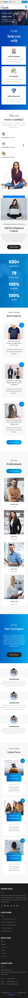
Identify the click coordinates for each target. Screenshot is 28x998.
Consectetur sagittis (7, 928)
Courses (4, 956)
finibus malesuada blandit (8, 922)
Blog (3, 950)
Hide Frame (13, 1)
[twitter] (5, 905)
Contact (4, 953)
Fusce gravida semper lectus (9, 919)
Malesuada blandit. (7, 931)
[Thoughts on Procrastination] (14, 767)
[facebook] (2, 905)
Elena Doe (14, 537)
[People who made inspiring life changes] (14, 807)
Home (3, 944)
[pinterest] (17, 905)
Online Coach (13, 992)
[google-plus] (8, 905)
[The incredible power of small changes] (14, 847)
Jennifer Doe (14, 601)
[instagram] (11, 905)
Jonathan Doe (14, 504)
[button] (14, 209)
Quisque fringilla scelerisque (9, 925)
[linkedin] (14, 905)
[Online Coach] (5, 7)
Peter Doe (14, 569)
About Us (4, 947)
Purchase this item (24, 2)
